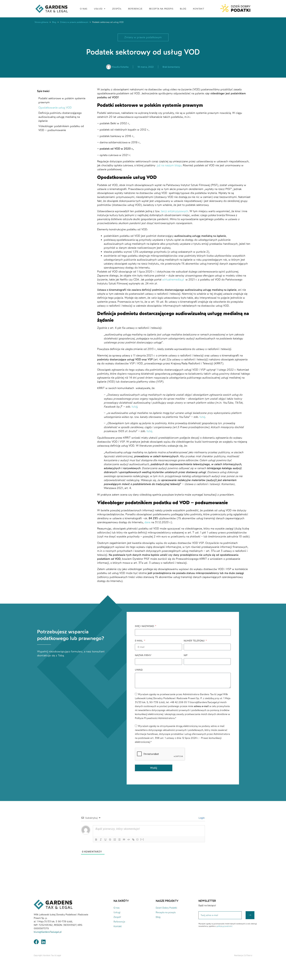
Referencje (119, 921)
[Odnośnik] (133, 840)
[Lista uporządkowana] (114, 840)
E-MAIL (139, 641)
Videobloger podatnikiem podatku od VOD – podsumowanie (61, 128)
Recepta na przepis (166, 912)
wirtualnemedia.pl (173, 279)
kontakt (198, 8)
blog (183, 8)
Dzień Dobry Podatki (166, 907)
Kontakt (118, 926)
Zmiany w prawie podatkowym (74, 22)
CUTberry (248, 955)
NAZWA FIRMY (143, 655)
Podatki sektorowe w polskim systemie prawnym (61, 100)
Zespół (116, 8)
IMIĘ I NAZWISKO (145, 626)
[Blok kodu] (128, 840)
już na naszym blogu (168, 165)
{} (137, 839)
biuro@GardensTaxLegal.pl (48, 932)
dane (147, 522)
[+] (142, 839)
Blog (54, 22)
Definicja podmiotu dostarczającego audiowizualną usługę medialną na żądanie (60, 116)
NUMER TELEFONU (194, 641)
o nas (83, 8)
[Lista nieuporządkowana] (119, 840)
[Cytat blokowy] (124, 840)
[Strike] (110, 840)
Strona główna (41, 22)
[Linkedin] (43, 941)
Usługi (117, 912)
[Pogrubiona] (96, 840)
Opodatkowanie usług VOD (55, 107)
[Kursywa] (100, 840)
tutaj (134, 406)
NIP (185, 655)
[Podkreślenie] (105, 840)
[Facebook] (36, 941)
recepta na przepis (161, 8)
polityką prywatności (224, 926)
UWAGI (139, 670)
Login (201, 817)
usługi (98, 8)
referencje (135, 8)
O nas (116, 907)
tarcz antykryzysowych (174, 211)
